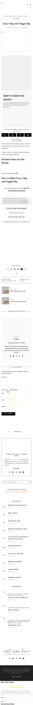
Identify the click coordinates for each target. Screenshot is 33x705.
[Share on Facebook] (5, 135)
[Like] (8, 269)
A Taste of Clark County (9, 16)
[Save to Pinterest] (20, 135)
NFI (27, 16)
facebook (9, 472)
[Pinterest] (18, 269)
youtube (23, 472)
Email (3, 400)
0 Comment (24, 27)
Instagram (19, 356)
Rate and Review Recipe (7, 704)
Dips (24, 16)
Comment (4, 377)
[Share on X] (12, 135)
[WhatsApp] (25, 269)
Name (3, 393)
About (13, 676)
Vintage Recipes (16, 18)
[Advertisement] (16, 73)
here (19, 131)
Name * (3, 697)
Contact (19, 676)
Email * (2, 701)
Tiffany (9, 27)
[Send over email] (27, 135)
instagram (16, 472)
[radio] (9, 217)
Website (10, 356)
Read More (16, 468)
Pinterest (22, 356)
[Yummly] (21, 269)
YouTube (13, 356)
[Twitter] (14, 269)
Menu (30, 4)
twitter (13, 472)
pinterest (19, 472)
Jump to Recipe (16, 140)
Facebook (16, 356)
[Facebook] (11, 269)
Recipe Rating (5, 389)
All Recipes (20, 16)
